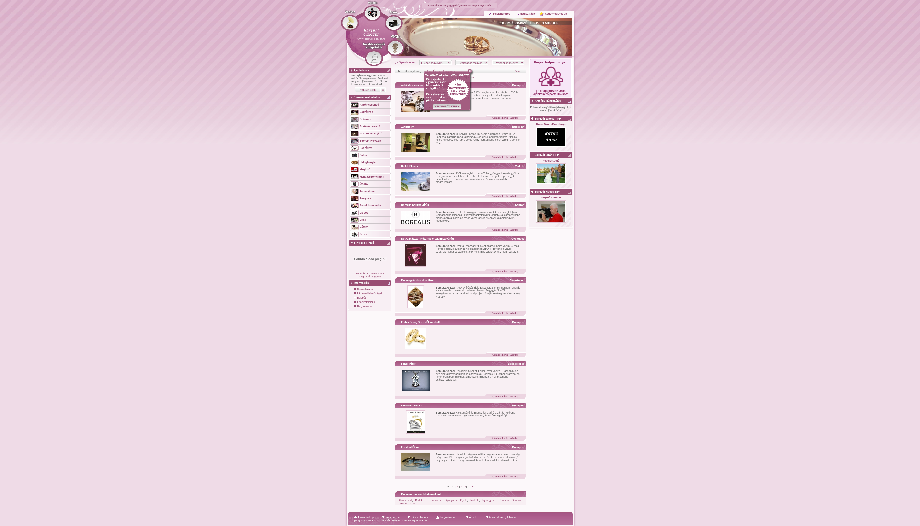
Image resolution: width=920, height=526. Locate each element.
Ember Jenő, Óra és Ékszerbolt (420, 322)
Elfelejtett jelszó (366, 302)
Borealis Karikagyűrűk (415, 204)
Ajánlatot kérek (500, 117)
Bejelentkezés (501, 13)
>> (472, 486)
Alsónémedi (516, 280)
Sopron (519, 204)
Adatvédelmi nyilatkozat (502, 517)
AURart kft (407, 126)
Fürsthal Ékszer (411, 447)
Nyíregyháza (489, 500)
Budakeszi (421, 500)
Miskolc (519, 166)
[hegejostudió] (551, 173)
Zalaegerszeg (516, 363)
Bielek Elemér (409, 166)
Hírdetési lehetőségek (370, 293)
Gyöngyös (517, 238)
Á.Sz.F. (473, 517)
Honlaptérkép (366, 517)
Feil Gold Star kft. (412, 405)
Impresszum (393, 517)
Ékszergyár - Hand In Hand (418, 280)
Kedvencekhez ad (556, 13)
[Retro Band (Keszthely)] (551, 137)
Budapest (518, 85)
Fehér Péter (408, 363)
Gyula (463, 500)
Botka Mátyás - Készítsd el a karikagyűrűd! (428, 238)
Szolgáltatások (365, 289)
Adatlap (514, 117)
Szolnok (516, 500)
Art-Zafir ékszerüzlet (414, 85)
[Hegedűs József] (551, 211)
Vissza (519, 71)
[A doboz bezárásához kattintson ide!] (471, 71)
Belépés (362, 297)
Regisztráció (528, 13)
